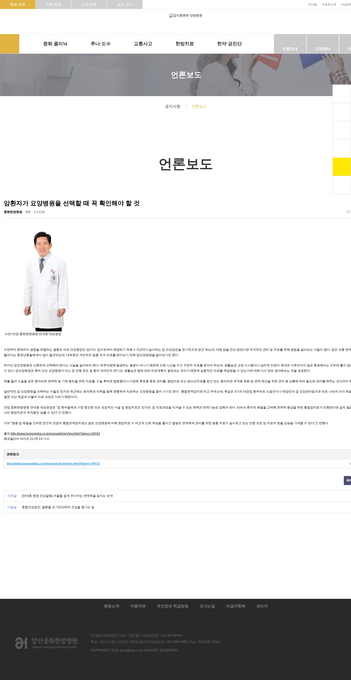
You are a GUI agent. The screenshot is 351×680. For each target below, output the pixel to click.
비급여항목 (235, 606)
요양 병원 (89, 4)
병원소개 (111, 606)
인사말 (312, 4)
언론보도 (199, 106)
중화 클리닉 (55, 43)
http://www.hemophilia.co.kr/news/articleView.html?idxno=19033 (55, 433)
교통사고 (143, 43)
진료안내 (290, 48)
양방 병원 (53, 4)
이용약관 (138, 606)
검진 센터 (125, 4)
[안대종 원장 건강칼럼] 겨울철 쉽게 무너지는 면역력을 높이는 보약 (67, 496)
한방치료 (185, 43)
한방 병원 (17, 4)
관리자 (262, 606)
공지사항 (172, 106)
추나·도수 (101, 43)
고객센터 (322, 48)
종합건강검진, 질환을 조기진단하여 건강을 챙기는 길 (58, 507)
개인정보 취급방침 (173, 606)
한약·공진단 (229, 43)
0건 (28, 212)
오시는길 (207, 606)
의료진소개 (329, 4)
